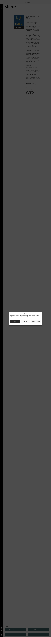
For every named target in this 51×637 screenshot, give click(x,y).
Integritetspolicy (25, 323)
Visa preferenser (36, 321)
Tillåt (15, 321)
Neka (25, 321)
